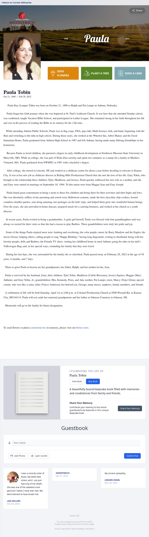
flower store (82, 327)
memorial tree (38, 327)
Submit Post (132, 455)
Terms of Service (82, 524)
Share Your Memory (130, 408)
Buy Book (92, 381)
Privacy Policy (66, 524)
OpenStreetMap (77, 529)
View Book (77, 381)
